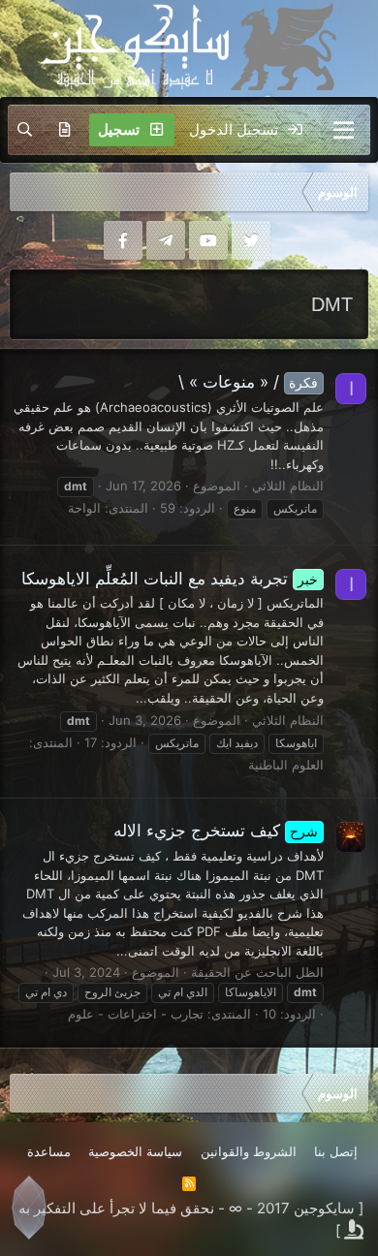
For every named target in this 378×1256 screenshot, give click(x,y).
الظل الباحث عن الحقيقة (257, 972)
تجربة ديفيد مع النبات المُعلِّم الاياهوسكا (170, 578)
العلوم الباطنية (286, 764)
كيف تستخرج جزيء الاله (216, 830)
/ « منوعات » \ (248, 382)
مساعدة (49, 1151)
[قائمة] (343, 130)
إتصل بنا (336, 1151)
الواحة (84, 508)
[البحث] (25, 129)
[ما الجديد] (64, 129)
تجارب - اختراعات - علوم (136, 1013)
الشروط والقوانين (249, 1151)
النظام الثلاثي (288, 485)
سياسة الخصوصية (135, 1151)
